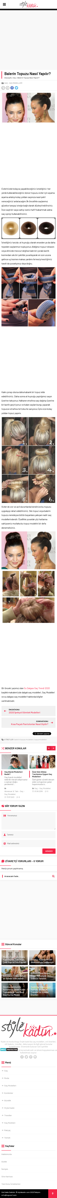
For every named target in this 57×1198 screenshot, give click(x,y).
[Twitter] (26, 1057)
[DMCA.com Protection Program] (9, 1050)
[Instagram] (35, 1057)
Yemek (7, 1137)
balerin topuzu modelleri (24, 739)
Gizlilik (4, 1161)
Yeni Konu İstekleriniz (10, 1184)
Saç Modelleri (15, 83)
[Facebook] (22, 1057)
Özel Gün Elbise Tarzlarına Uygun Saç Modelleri (42, 774)
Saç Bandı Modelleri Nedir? (13, 773)
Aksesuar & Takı (11, 791)
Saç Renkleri (9, 1123)
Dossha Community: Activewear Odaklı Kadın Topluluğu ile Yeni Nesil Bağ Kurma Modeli (14, 991)
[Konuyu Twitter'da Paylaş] (16, 88)
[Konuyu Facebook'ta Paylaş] (12, 88)
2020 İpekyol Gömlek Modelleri (24, 712)
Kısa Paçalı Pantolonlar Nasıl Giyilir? (29, 724)
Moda (6, 1078)
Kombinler (8, 1093)
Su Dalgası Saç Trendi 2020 (37, 688)
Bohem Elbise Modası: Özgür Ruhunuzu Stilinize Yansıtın (41, 976)
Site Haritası (7, 1176)
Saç (14, 78)
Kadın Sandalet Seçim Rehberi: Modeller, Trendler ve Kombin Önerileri (41, 991)
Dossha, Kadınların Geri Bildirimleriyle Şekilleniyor (42, 961)
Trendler (8, 1115)
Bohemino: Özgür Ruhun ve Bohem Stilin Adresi (14, 977)
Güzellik (7, 1100)
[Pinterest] (30, 1057)
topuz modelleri (40, 739)
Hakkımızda (6, 1154)
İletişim (4, 1169)
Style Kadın (9, 1108)
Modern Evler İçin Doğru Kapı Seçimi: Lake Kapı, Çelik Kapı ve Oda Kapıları (14, 960)
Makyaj (7, 1130)
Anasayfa (8, 78)
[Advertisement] (28, 40)
